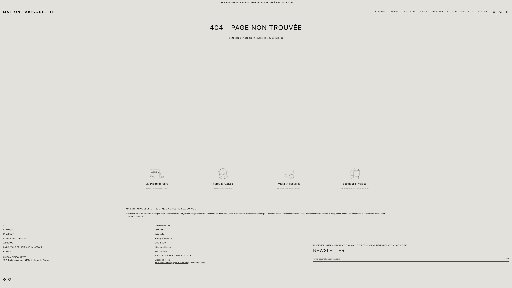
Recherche (160, 230)
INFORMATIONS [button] (162, 225)
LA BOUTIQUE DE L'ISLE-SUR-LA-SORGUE (22, 247)
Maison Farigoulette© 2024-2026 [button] (173, 256)
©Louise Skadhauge (164, 262)
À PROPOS (8, 243)
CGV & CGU (160, 243)
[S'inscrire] (506, 258)
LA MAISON (8, 230)
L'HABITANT (8, 234)
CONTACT (8, 251)
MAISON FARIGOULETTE (14, 257)
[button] (380, 12)
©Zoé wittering (182, 262)
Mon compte (161, 251)
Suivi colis (159, 234)
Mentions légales (163, 247)
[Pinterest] (4, 279)
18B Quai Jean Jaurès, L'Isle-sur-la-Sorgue (355, 188)
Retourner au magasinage (271, 38)
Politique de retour (163, 238)
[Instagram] (9, 279)
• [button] (3, 225)
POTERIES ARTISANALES (14, 238)
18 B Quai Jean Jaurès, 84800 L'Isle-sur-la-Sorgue (26, 260)
